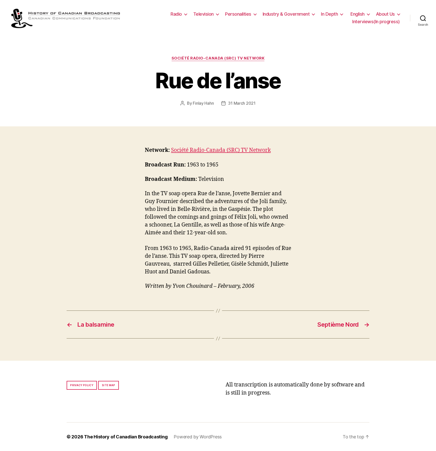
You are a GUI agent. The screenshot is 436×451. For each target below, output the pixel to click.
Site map (108, 385)
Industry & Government (286, 14)
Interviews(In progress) (376, 21)
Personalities (238, 14)
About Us (385, 14)
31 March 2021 (242, 103)
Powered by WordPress (198, 436)
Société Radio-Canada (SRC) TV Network (218, 58)
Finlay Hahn (203, 103)
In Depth (329, 14)
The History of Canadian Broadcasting (126, 436)
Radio (176, 14)
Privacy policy (81, 385)
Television (203, 14)
